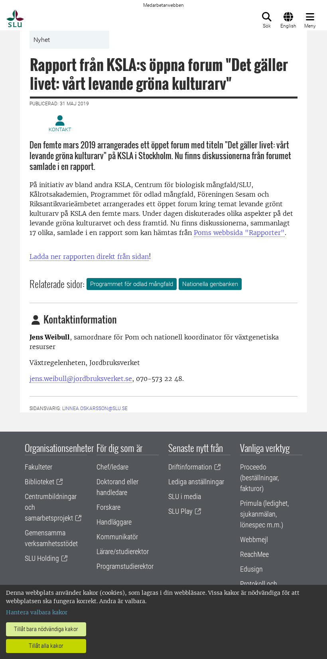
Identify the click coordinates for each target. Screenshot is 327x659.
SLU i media (184, 496)
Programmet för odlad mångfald (131, 284)
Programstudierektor (125, 566)
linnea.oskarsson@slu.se (95, 408)
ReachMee (254, 554)
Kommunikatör (117, 537)
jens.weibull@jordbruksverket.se (81, 379)
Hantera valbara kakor (36, 612)
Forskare (108, 507)
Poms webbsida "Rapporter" (239, 233)
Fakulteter (38, 467)
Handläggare (114, 522)
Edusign (251, 569)
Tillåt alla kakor (46, 645)
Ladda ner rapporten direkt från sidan (89, 256)
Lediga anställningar (196, 481)
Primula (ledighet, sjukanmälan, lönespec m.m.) (264, 514)
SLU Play (180, 511)
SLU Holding (42, 558)
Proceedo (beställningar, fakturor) (259, 478)
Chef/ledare (112, 467)
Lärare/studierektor (123, 551)
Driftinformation (190, 467)
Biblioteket (39, 481)
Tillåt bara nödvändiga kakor (46, 629)
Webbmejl (254, 539)
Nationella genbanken (210, 284)
